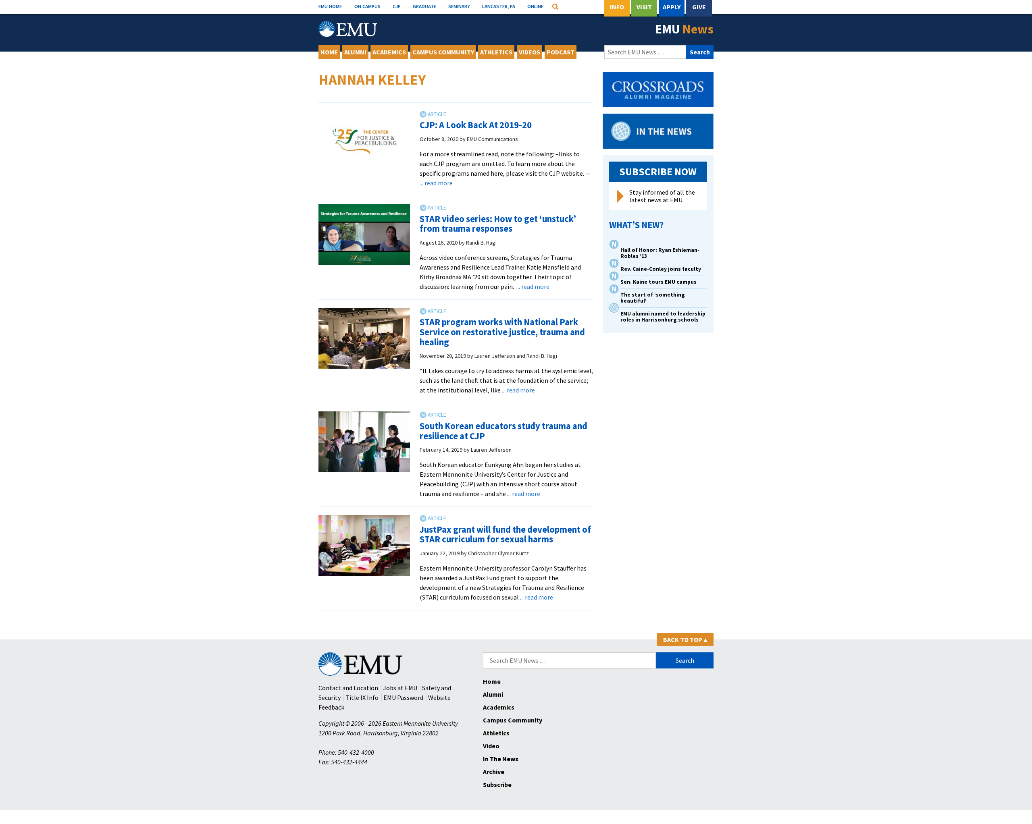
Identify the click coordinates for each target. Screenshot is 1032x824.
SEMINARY (459, 6)
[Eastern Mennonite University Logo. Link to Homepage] (347, 29)
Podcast (560, 52)
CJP (397, 6)
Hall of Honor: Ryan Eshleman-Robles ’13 (659, 253)
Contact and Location (348, 688)
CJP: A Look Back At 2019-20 (476, 125)
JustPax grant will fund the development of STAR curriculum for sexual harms (505, 534)
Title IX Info (362, 697)
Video (491, 746)
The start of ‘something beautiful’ (652, 297)
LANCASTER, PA (498, 6)
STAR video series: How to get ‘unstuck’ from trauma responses (498, 224)
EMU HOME (330, 6)
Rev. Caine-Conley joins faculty (660, 269)
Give (699, 7)
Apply (671, 7)
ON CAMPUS (367, 6)
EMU (684, 29)
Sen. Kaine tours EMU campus (658, 281)
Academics (389, 52)
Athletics (496, 52)
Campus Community (443, 52)
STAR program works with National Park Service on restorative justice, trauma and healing (502, 331)
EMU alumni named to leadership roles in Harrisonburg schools (662, 316)
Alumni (355, 52)
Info (617, 7)
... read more (436, 183)
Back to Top (685, 639)
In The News (500, 759)
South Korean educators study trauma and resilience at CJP (503, 431)
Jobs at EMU (400, 688)
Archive (493, 772)
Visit (644, 7)
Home (329, 52)
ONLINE (535, 6)
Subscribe (497, 784)
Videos (529, 52)
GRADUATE (424, 6)
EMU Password (403, 697)
